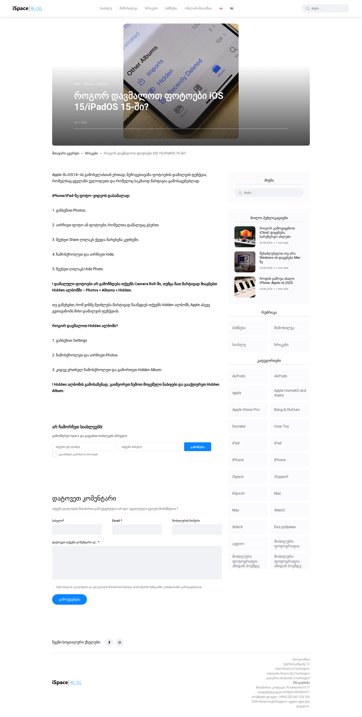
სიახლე (106, 8)
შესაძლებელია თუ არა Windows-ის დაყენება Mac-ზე (280, 257)
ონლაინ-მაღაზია (198, 8)
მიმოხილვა (128, 8)
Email (117, 520)
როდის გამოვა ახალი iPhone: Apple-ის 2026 (277, 281)
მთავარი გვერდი (65, 153)
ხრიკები (151, 8)
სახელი (58, 520)
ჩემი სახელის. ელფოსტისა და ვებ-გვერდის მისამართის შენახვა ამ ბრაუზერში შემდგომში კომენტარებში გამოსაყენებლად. (129, 587)
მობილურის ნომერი (186, 520)
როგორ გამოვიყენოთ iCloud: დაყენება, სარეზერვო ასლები (277, 232)
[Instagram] (119, 642)
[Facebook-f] (109, 642)
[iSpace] (27, 8)
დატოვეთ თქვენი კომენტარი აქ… (75, 542)
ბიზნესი (171, 8)
